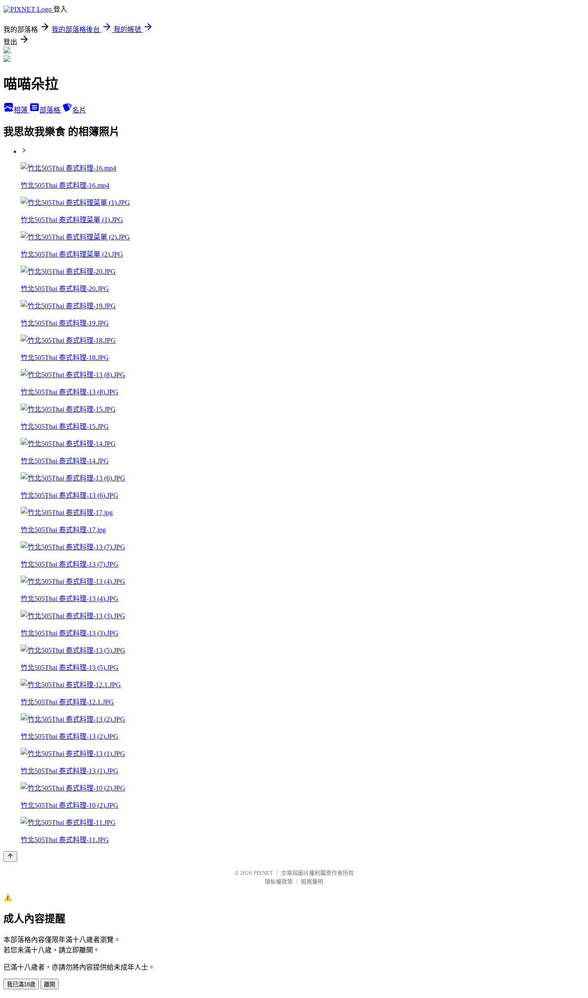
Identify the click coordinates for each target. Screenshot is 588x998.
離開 (49, 984)
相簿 (21, 110)
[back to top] (10, 856)
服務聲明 (312, 881)
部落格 (51, 110)
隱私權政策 (279, 881)
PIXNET (263, 873)
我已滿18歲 (21, 984)
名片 (79, 110)
